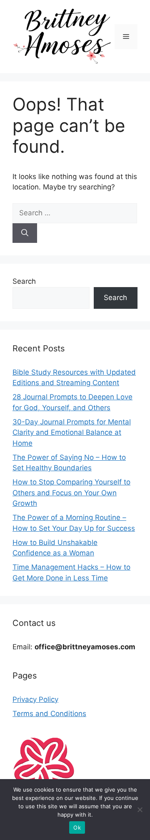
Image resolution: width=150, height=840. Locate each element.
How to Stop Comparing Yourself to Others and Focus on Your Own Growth (71, 492)
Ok (77, 827)
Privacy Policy (35, 699)
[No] (139, 809)
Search (24, 281)
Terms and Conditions (49, 713)
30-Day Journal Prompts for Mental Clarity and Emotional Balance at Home (71, 432)
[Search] (24, 233)
